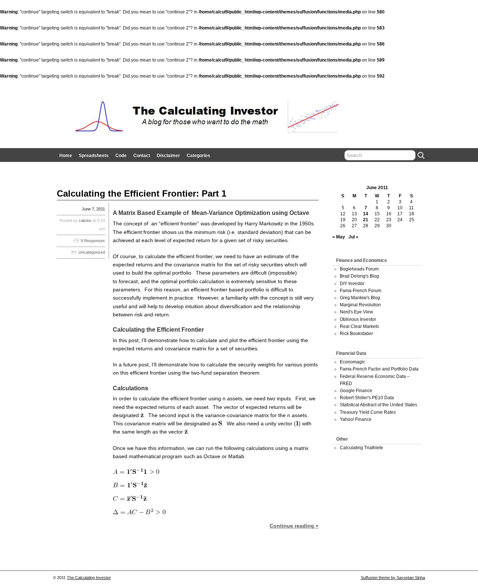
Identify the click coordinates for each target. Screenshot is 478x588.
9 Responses (93, 240)
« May (338, 237)
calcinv (85, 220)
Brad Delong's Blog (359, 276)
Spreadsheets (94, 155)
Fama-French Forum (360, 290)
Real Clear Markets (359, 326)
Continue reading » (294, 526)
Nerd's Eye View (356, 312)
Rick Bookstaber (356, 333)
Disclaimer (168, 155)
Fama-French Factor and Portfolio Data (379, 369)
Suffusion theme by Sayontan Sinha (393, 577)
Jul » (353, 237)
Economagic (352, 362)
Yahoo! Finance (356, 419)
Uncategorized (91, 252)
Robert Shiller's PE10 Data (367, 397)
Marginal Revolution (360, 304)
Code (121, 155)
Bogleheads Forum (359, 269)
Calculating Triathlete (361, 447)
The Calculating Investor (89, 577)
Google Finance (356, 390)
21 (365, 219)
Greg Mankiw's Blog (360, 297)
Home (65, 155)
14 (365, 213)
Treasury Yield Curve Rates (368, 412)
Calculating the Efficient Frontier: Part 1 (141, 193)
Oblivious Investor (358, 319)
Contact (141, 155)
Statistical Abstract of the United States (378, 404)
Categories (198, 155)
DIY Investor (352, 283)
